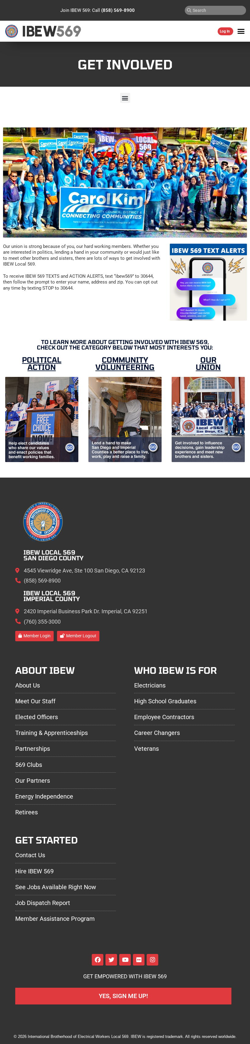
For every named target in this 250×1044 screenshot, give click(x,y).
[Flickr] (139, 960)
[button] (241, 31)
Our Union (208, 363)
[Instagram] (152, 960)
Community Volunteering (125, 363)
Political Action (41, 363)
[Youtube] (125, 960)
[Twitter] (111, 960)
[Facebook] (97, 960)
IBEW (39, 31)
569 (68, 31)
